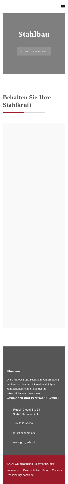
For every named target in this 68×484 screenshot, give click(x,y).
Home (25, 51)
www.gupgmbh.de (24, 442)
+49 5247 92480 (23, 423)
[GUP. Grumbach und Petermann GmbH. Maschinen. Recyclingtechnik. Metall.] (34, 5)
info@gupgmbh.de (24, 432)
